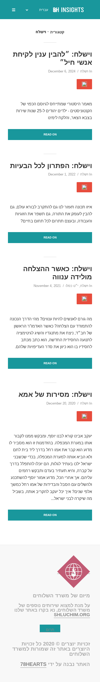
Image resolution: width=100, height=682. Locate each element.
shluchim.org (72, 614)
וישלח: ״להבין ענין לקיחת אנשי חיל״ (52, 58)
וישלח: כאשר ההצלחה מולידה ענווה (57, 273)
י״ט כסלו (72, 286)
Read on (50, 134)
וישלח (84, 71)
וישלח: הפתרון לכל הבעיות (51, 166)
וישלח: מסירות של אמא (55, 394)
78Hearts (33, 664)
